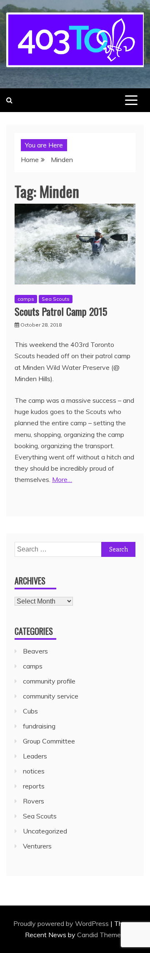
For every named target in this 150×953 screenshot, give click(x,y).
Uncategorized (45, 831)
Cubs (30, 711)
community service (50, 696)
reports (34, 786)
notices (34, 771)
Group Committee (49, 741)
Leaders (35, 756)
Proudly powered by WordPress (61, 923)
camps (26, 299)
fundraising (39, 726)
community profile (49, 681)
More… (62, 479)
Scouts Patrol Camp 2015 (61, 311)
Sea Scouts (56, 299)
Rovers (33, 801)
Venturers (37, 846)
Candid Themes (100, 935)
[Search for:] (75, 549)
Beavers (35, 651)
